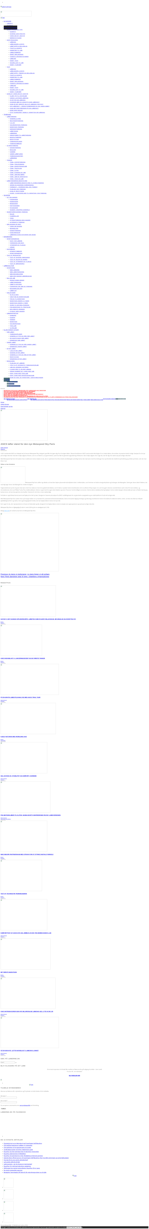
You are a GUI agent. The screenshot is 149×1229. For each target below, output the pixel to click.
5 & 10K (12, 122)
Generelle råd (15, 118)
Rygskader (14, 207)
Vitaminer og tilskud (17, 245)
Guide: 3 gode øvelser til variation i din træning (28, 193)
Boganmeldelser (16, 288)
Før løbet (10, 332)
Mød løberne (14, 270)
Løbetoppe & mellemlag (18, 46)
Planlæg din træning (18, 189)
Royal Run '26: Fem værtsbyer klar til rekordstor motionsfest (23, 394)
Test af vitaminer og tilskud (20, 261)
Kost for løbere (16, 241)
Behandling (14, 228)
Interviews (11, 267)
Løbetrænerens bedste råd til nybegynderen (27, 183)
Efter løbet (11, 348)
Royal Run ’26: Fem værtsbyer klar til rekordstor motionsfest (21, 1151)
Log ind (11, 383)
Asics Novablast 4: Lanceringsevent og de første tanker (23, 658)
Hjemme (12, 151)
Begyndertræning (16, 120)
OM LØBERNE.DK (32, 398)
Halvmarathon (15, 323)
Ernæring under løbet (18, 346)
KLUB (8, 379)
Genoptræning (15, 230)
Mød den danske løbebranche (21, 276)
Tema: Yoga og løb (17, 178)
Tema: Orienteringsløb (18, 166)
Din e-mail (4, 1100)
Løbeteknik (14, 131)
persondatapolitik (25, 1105)
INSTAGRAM (106, 398)
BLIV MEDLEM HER (74, 1075)
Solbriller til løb (17, 62)
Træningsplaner (16, 141)
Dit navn (4, 1096)
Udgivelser (18, 399)
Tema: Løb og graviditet (19, 176)
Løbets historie (16, 284)
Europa (12, 317)
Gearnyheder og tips (15, 29)
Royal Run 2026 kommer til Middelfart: (16, 395)
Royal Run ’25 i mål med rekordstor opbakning (17, 1166)
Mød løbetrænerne (17, 272)
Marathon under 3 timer (19, 303)
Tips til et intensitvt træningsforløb (24, 365)
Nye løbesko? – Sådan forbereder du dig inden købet (30, 106)
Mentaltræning (15, 137)
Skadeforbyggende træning (17, 212)
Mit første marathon (9, 972)
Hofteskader (15, 205)
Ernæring (8, 236)
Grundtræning (15, 147)
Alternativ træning (17, 222)
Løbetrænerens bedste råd (17, 180)
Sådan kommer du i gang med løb (22, 371)
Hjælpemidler (15, 232)
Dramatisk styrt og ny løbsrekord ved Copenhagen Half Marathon (25, 390)
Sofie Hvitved (4, 447)
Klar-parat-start (11, 330)
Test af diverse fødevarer (20, 257)
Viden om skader (16, 226)
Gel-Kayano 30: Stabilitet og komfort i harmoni (18, 776)
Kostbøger (11, 249)
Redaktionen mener (17, 280)
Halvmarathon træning (18, 125)
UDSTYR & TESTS (10, 27)
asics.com (6, 511)
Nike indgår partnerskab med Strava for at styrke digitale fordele (27, 854)
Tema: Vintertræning (18, 162)
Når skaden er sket (14, 224)
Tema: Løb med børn (17, 174)
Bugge (2, 621)
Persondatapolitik (50, 399)
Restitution (14, 139)
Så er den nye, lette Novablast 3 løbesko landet (20, 1050)
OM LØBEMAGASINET (9, 398)
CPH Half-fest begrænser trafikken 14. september (19, 391)
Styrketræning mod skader (20, 220)
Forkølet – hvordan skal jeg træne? (24, 187)
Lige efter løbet (16, 350)
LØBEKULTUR (9, 265)
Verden (12, 319)
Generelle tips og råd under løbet (23, 344)
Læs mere (78, 1227)
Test (8, 67)
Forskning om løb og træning (21, 286)
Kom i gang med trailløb (19, 373)
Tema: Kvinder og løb (18, 172)
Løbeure (13, 58)
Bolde (12, 214)
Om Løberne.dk (35, 399)
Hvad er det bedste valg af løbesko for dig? (26, 104)
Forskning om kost (17, 243)
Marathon (13, 321)
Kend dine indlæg (16, 110)
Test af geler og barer (18, 259)
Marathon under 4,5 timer (19, 301)
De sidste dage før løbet (19, 338)
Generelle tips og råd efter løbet (23, 354)
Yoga (12, 218)
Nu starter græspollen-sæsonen (13, 1170)
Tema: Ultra (14, 170)
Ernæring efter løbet (18, 359)
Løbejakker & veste (17, 44)
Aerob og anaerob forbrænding (22, 185)
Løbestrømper (15, 52)
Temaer (9, 160)
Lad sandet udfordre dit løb (12, 1162)
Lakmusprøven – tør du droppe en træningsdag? (18, 1164)
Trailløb (13, 325)
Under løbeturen (16, 154)
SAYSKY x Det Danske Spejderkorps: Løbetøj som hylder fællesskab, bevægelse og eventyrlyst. (38, 619)
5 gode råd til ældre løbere (20, 369)
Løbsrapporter (12, 313)
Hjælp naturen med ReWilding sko (14, 736)
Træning (7, 114)
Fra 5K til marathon (17, 299)
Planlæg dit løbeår (17, 363)
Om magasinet (11, 399)
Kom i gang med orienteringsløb (22, 375)
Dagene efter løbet (17, 352)
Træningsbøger (16, 143)
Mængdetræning (16, 129)
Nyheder (7, 21)
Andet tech (14, 60)
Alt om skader (12, 197)
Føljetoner (11, 292)
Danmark (13, 315)
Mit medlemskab (14, 386)
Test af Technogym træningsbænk (14, 893)
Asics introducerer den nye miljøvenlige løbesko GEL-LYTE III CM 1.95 (27, 1011)
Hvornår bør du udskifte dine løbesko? (25, 102)
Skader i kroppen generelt (20, 209)
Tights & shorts (16, 48)
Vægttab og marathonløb (19, 296)
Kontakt (42, 399)
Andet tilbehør (15, 64)
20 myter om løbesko (18, 100)
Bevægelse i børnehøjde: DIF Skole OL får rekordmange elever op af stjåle (25, 1172)
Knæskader (14, 201)
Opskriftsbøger (16, 251)
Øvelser (13, 149)
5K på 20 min (14, 294)
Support (24, 399)
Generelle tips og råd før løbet (22, 336)
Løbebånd (13, 133)
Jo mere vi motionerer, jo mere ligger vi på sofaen (25, 574)
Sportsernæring (13, 238)
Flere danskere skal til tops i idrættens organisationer (25, 576)
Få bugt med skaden (17, 311)
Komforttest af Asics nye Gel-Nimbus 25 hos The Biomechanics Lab (26, 933)
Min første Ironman (17, 309)
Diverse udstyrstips (17, 33)
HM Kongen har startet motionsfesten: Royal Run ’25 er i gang (22, 1168)
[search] (16, 1062)
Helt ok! (69, 1227)
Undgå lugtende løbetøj (19, 98)
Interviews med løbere (6, 819)
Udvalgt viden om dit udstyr (17, 93)
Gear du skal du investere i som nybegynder (26, 377)
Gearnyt (13, 31)
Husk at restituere (17, 191)
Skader (7, 195)
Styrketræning (12, 145)
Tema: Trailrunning (17, 164)
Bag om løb (11, 278)
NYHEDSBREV (122, 398)
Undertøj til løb (16, 50)
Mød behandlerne (16, 274)
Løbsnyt (10, 23)
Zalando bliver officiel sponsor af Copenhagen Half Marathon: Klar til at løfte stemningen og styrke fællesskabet (41, 397)
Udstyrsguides (12, 40)
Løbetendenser (15, 282)
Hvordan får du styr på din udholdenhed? (16, 1160)
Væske (12, 247)
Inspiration (3, 740)
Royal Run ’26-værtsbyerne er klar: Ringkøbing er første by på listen (26, 396)
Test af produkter (14, 255)
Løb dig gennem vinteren (19, 367)
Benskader (14, 203)
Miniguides (11, 361)
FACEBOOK (112, 398)
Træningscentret (16, 156)
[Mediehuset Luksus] (74, 1176)
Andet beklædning (16, 54)
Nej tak (73, 1227)
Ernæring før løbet (17, 340)
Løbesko (13, 42)
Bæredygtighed (15, 38)
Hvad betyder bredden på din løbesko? (24, 108)
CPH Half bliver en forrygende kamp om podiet (18, 392)
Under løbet (11, 342)
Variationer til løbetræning (20, 135)
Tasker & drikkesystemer (19, 56)
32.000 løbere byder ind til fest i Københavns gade (19, 393)
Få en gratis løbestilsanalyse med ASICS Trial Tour (20, 697)
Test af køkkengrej (17, 263)
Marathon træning (17, 127)
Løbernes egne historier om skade (23, 234)
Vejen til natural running (19, 305)
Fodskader (14, 199)
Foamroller (14, 216)
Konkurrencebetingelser (64, 399)
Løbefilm (13, 290)
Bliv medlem (13, 381)
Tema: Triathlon (16, 168)
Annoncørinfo (77, 399)
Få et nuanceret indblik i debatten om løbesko (27, 112)
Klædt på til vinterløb (18, 96)
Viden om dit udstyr (17, 35)
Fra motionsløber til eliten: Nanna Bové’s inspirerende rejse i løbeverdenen (31, 815)
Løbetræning (12, 116)
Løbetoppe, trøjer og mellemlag (22, 73)
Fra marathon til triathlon (20, 307)
